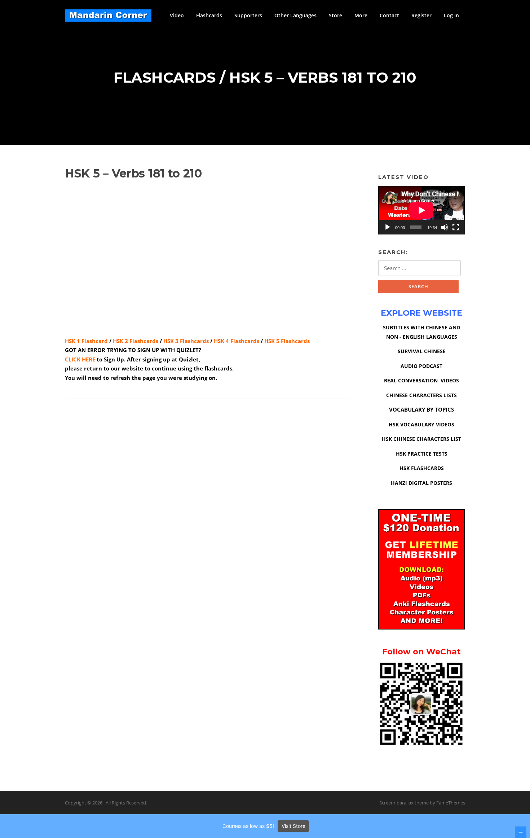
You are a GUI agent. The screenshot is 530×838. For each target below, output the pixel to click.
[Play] (387, 227)
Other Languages (295, 15)
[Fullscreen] (455, 227)
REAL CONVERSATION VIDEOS (421, 380)
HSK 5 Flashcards (287, 341)
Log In (451, 15)
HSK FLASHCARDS (421, 468)
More (360, 15)
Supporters (248, 15)
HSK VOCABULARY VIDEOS (421, 424)
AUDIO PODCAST (421, 366)
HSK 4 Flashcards (236, 341)
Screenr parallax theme (404, 802)
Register (421, 15)
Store (335, 15)
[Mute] (444, 227)
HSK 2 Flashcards (135, 341)
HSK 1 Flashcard (86, 341)
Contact (389, 15)
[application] (421, 210)
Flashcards (209, 15)
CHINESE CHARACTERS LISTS (421, 395)
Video (177, 15)
